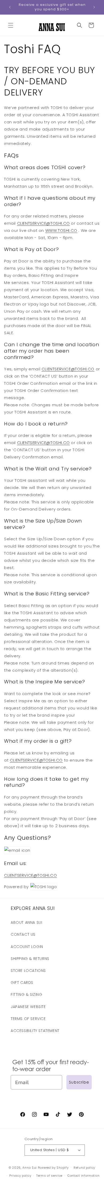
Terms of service (49, 1175)
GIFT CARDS (22, 982)
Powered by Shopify (53, 1167)
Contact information (83, 1175)
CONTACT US (23, 934)
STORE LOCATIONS (28, 970)
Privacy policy (20, 1175)
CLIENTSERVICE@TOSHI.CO (43, 223)
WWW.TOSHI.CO (61, 230)
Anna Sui (29, 1167)
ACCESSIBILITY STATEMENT (35, 1030)
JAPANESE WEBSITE (28, 1006)
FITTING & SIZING (26, 994)
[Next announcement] (94, 7)
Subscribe (79, 1082)
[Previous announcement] (10, 7)
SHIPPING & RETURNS (30, 958)
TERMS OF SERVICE (28, 1018)
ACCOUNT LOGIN (27, 946)
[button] (11, 25)
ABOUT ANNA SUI (26, 922)
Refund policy (84, 1167)
